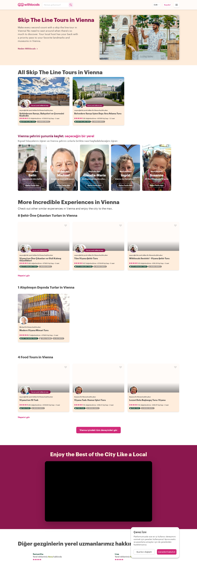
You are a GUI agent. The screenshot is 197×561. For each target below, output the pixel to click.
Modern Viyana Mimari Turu (34, 330)
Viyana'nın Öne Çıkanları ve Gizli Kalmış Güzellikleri (40, 259)
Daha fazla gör (32, 185)
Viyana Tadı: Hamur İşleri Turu (90, 400)
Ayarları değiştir (144, 552)
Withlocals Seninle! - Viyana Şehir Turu (149, 258)
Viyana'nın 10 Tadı (28, 400)
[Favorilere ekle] (65, 81)
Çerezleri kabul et (166, 552)
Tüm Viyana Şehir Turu (86, 258)
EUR (155, 5)
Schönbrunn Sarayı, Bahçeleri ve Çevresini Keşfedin (41, 114)
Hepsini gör (24, 275)
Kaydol (167, 5)
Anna (50, 557)
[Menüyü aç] (176, 5)
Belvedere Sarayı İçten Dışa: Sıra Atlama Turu (97, 113)
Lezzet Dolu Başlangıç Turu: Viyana (147, 400)
